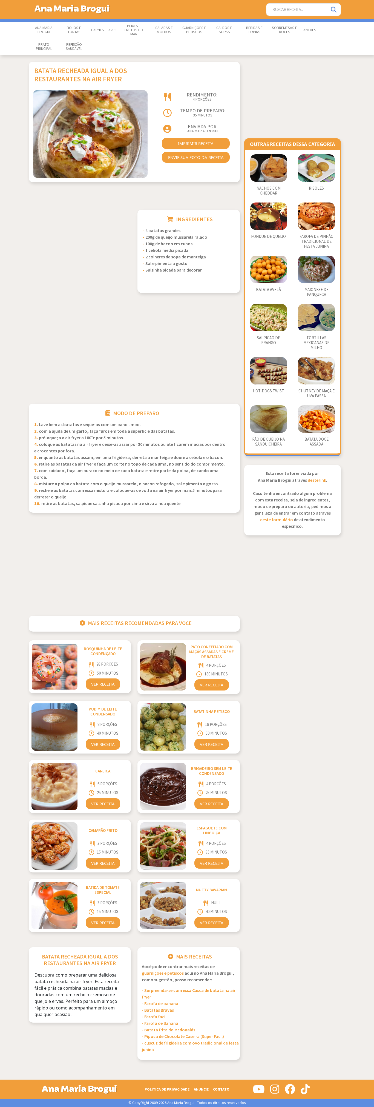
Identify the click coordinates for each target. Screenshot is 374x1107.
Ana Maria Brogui (44, 30)
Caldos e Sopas (224, 30)
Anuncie (201, 1089)
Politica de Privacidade (167, 1089)
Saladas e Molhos (164, 30)
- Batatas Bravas (158, 1010)
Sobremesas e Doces (284, 30)
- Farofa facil (154, 1017)
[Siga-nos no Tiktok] (305, 1091)
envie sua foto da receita (196, 157)
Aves (112, 30)
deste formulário (276, 520)
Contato (221, 1089)
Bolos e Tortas (74, 30)
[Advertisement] (80, 248)
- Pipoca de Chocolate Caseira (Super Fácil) (183, 1037)
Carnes (97, 30)
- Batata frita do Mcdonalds (168, 1030)
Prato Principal (44, 46)
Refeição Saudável (74, 46)
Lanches (309, 30)
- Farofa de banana (160, 1004)
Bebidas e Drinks (254, 30)
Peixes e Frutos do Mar (134, 30)
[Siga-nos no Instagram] (274, 1091)
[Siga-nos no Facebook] (290, 1091)
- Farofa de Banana (160, 1023)
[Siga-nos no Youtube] (259, 1091)
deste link (317, 480)
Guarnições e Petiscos (194, 30)
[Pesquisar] (334, 9)
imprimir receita (196, 143)
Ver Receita (103, 684)
